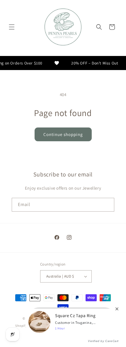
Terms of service (98, 326)
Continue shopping (63, 134)
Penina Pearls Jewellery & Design (59, 318)
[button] (11, 27)
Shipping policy (66, 334)
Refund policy (43, 326)
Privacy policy (70, 326)
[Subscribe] (107, 205)
